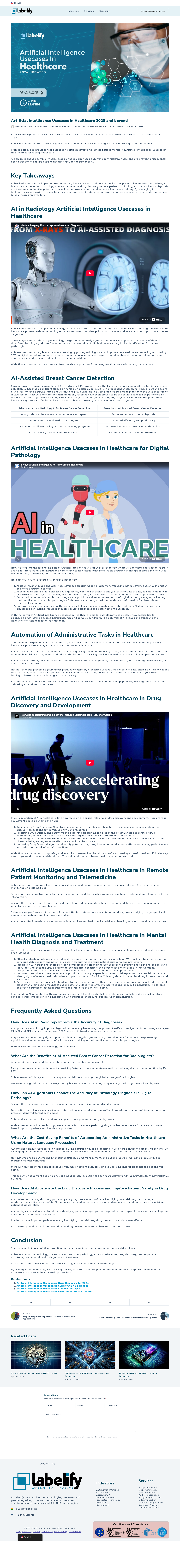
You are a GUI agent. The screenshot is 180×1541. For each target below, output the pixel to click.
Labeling (112, 127)
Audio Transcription (149, 1495)
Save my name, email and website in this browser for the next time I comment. (82, 1437)
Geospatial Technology (108, 1500)
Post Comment (53, 1444)
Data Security (60, 1531)
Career (36, 1531)
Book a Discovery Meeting (153, 11)
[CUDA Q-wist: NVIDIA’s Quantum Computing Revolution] (90, 1355)
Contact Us (47, 1531)
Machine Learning (125, 127)
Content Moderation (149, 1507)
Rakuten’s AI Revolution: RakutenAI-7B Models (34, 1373)
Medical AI (101, 1502)
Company (104, 11)
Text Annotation (147, 1492)
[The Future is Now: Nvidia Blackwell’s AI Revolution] (144, 1355)
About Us (26, 1531)
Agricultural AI (103, 1495)
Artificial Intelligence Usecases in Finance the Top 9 (48, 1288)
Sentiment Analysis (149, 1505)
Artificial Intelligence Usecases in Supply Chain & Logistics (52, 1286)
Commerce (102, 1492)
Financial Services (105, 1497)
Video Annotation (148, 1490)
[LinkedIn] (149, 1302)
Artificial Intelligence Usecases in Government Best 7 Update (54, 1291)
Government (102, 1505)
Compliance (75, 1531)
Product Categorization (151, 1502)
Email (80, 1405)
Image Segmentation (150, 1497)
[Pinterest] (110, 1302)
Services (89, 11)
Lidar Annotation (147, 1500)
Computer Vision (80, 127)
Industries (73, 11)
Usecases (139, 127)
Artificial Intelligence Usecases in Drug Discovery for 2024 (53, 1283)
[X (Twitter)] (70, 1302)
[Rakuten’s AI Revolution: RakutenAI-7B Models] (36, 1355)
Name (50, 1405)
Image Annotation (148, 1487)
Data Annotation (98, 127)
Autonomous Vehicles (107, 1490)
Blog (18, 1531)
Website (113, 1405)
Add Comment (54, 1414)
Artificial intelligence (61, 127)
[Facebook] (31, 1302)
